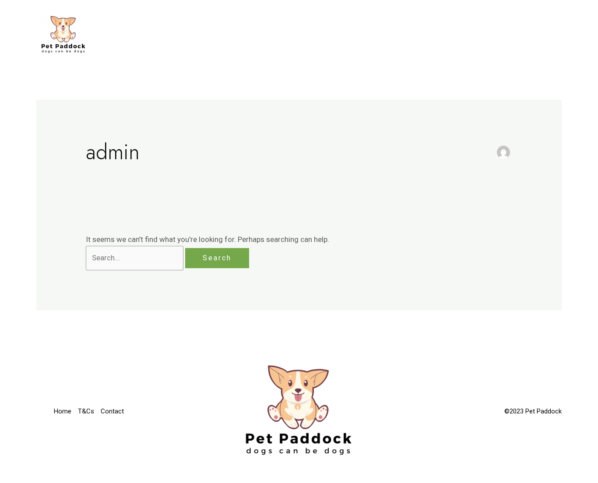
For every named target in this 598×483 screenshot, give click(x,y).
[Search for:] (135, 257)
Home (463, 35)
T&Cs (497, 35)
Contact (537, 35)
